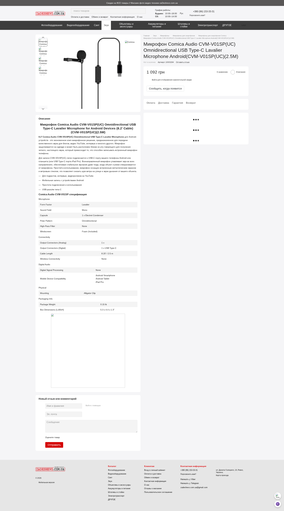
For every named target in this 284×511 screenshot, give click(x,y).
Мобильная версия (46, 482)
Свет (96, 25)
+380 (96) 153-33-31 (203, 11)
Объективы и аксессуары (126, 25)
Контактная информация (122, 17)
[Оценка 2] (69, 437)
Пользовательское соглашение (158, 492)
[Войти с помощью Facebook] (104, 405)
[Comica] (129, 42)
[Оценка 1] (64, 437)
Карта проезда (222, 475)
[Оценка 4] (78, 437)
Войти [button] (154, 80)
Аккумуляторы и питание (157, 25)
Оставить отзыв (182, 62)
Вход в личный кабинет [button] (154, 470)
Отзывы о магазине (153, 488)
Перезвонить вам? (197, 15)
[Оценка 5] (83, 437)
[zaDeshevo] (50, 469)
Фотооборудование (51, 25)
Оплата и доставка (80, 17)
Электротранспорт (208, 25)
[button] (282, 3)
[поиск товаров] (143, 11)
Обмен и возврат (100, 17)
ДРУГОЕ (227, 25)
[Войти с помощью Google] (108, 405)
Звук (106, 25)
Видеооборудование (78, 25)
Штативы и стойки (184, 25)
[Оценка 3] (74, 437)
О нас (140, 17)
